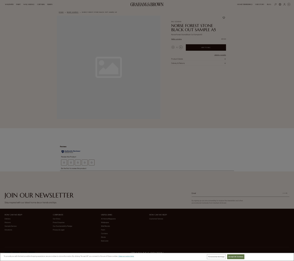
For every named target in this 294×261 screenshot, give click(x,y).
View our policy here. (126, 256)
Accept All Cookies (235, 257)
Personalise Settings (216, 257)
